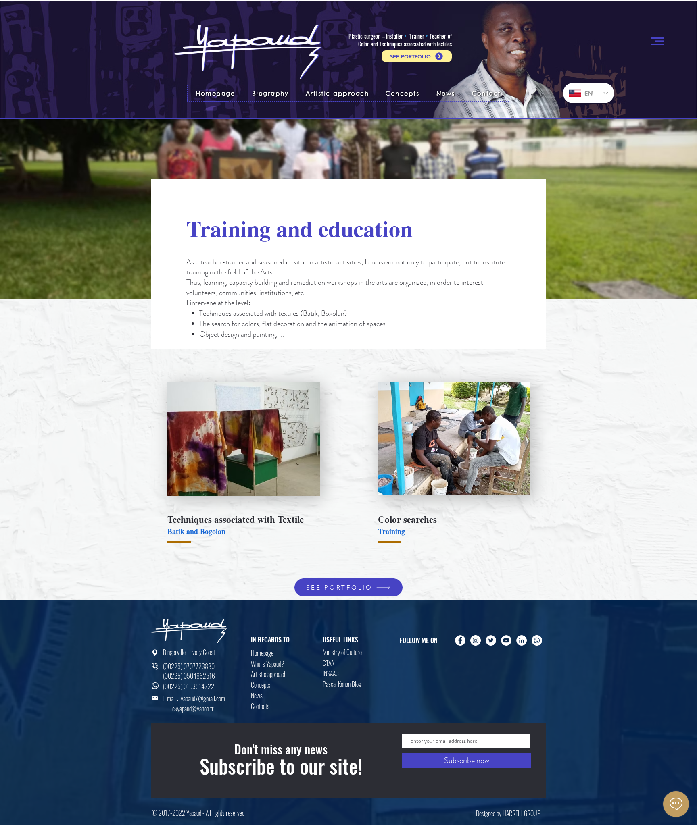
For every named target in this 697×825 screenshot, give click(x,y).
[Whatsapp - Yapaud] (537, 640)
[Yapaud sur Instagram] (475, 640)
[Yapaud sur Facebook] (460, 640)
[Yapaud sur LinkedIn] (521, 640)
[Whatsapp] (155, 685)
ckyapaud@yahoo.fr (193, 708)
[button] (657, 41)
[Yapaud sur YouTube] (506, 640)
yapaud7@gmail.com (203, 698)
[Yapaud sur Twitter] (491, 640)
